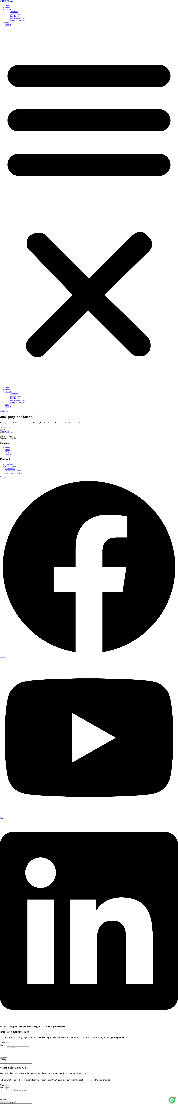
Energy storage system (18, 20)
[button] (89, 206)
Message (3, 1057)
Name (2, 1042)
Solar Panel (14, 12)
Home (7, 5)
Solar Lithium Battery (18, 18)
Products (8, 9)
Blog (7, 23)
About (7, 7)
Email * (3, 1087)
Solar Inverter (15, 16)
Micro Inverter (15, 14)
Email (2, 1045)
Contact (8, 25)
